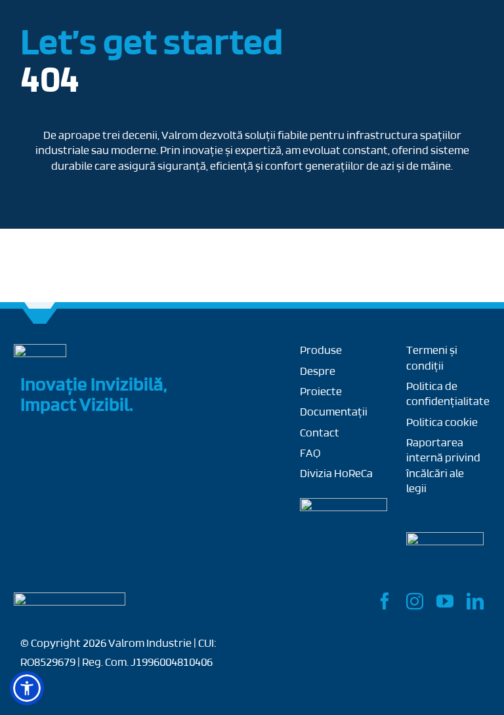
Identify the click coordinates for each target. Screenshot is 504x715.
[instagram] (414, 600)
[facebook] (384, 600)
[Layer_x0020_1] (69, 598)
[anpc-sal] (343, 504)
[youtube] (444, 600)
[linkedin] (475, 600)
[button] (27, 688)
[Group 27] (40, 350)
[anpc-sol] (445, 538)
